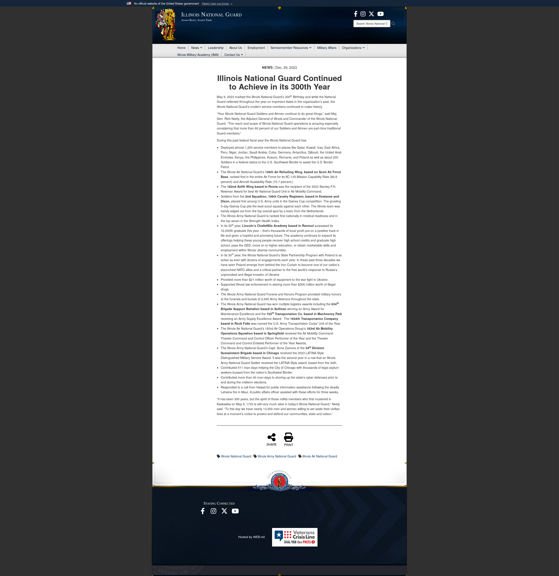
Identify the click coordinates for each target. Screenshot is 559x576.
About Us (235, 47)
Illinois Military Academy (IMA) (198, 54)
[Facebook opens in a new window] (355, 13)
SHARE (271, 444)
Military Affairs (326, 47)
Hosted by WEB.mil (251, 537)
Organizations (351, 47)
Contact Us (232, 54)
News (195, 47)
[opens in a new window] (371, 13)
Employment (256, 47)
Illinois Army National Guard (277, 456)
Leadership (216, 47)
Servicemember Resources (289, 47)
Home (181, 47)
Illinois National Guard (236, 456)
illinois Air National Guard (319, 456)
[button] (217, 3)
